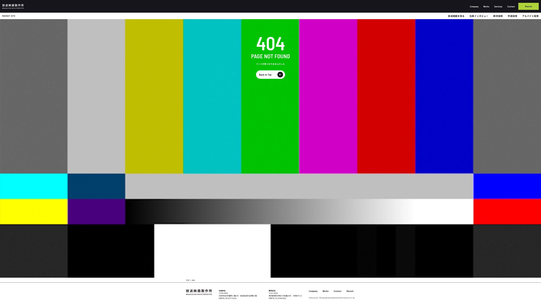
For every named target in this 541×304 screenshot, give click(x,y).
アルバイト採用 (530, 16)
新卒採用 (498, 16)
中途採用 (512, 16)
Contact (511, 6)
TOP (187, 280)
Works (486, 6)
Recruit (528, 6)
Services (498, 6)
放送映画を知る (456, 16)
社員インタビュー (479, 16)
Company (474, 6)
